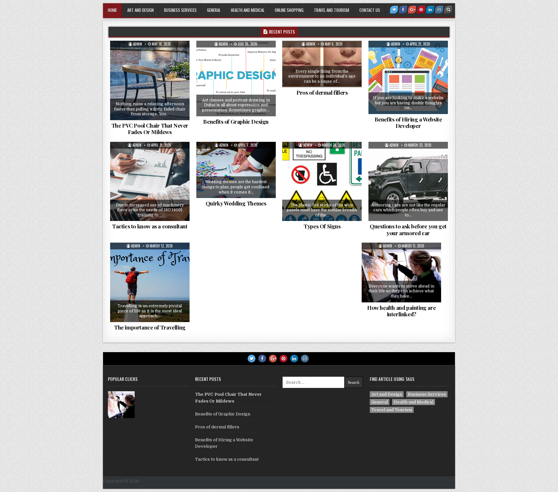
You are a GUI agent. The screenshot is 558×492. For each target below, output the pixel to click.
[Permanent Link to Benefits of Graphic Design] (236, 78)
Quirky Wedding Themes (236, 203)
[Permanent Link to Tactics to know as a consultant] (150, 181)
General (214, 10)
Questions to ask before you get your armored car (408, 229)
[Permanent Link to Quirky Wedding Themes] (236, 170)
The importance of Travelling (150, 327)
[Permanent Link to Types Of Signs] (322, 181)
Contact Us (369, 10)
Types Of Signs (322, 226)
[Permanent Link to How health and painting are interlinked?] (401, 272)
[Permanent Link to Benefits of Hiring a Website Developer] (408, 77)
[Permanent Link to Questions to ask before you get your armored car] (408, 181)
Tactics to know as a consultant (150, 226)
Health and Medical (247, 10)
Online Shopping (289, 10)
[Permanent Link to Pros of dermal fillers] (322, 64)
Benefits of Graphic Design (236, 121)
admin (137, 44)
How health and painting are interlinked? (401, 311)
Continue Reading (154, 116)
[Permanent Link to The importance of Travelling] (150, 282)
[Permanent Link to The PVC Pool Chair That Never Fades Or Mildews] (150, 80)
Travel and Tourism (331, 10)
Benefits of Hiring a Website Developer (408, 122)
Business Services (180, 10)
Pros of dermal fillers (321, 92)
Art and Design (140, 10)
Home (112, 10)
